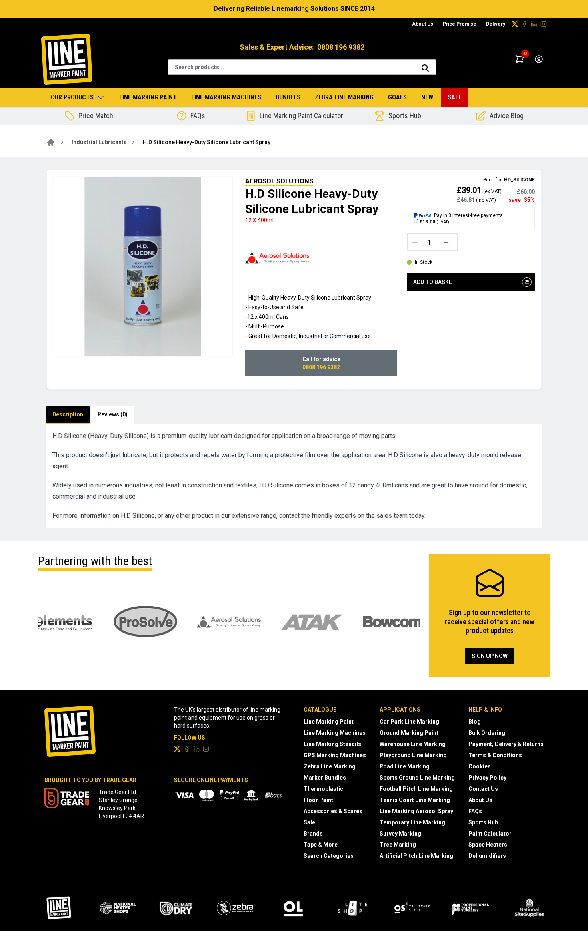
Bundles (288, 97)
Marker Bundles (325, 777)
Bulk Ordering (486, 733)
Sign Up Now (490, 656)
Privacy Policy (487, 777)
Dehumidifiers (487, 856)
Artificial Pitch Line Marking (416, 856)
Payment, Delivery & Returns (506, 744)
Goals (397, 97)
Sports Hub (483, 822)
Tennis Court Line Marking (415, 800)
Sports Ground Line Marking (417, 777)
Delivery (495, 24)
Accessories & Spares (333, 811)
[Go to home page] (51, 142)
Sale (455, 97)
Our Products (72, 97)
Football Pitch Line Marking (416, 789)
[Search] (425, 68)
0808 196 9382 (340, 47)
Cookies (479, 766)
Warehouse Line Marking (413, 744)
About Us (422, 24)
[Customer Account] (539, 59)
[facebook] (524, 24)
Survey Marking (400, 833)
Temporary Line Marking (412, 822)
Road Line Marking (405, 766)
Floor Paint (318, 800)
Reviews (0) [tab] (113, 414)
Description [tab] (67, 414)
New (427, 97)
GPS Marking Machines (335, 755)
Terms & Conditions (495, 755)
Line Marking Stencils (332, 744)
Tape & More (321, 844)
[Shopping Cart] (520, 59)
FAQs (475, 811)
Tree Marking (398, 844)
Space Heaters (487, 844)
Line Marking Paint (148, 97)
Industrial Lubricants (99, 142)
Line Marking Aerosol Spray (416, 811)
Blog (474, 721)
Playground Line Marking (413, 755)
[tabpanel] (294, 476)
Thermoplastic (323, 789)
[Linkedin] (534, 24)
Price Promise (459, 24)
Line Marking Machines (226, 97)
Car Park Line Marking (409, 721)
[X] (515, 24)
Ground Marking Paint (409, 733)
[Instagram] (543, 24)
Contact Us (483, 789)
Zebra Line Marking (344, 97)
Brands (313, 833)
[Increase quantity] (448, 242)
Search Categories (329, 856)
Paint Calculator (490, 833)
